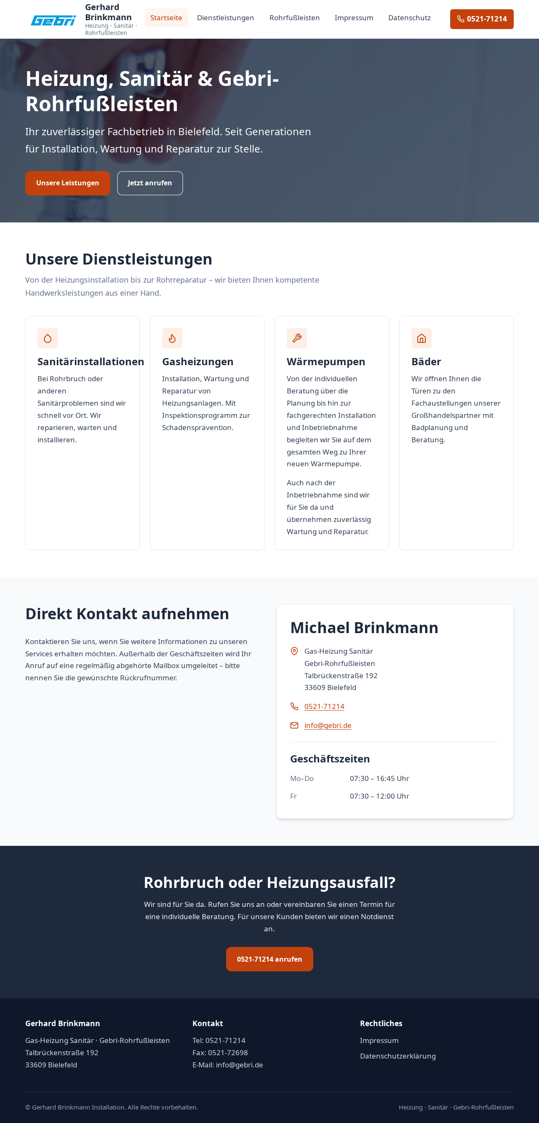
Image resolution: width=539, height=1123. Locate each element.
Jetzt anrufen (150, 182)
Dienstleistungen (225, 17)
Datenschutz (409, 17)
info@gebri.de (328, 725)
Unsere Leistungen (67, 182)
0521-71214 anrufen (269, 959)
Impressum (354, 17)
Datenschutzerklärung (398, 1056)
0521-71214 (487, 19)
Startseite (166, 17)
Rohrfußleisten (295, 17)
